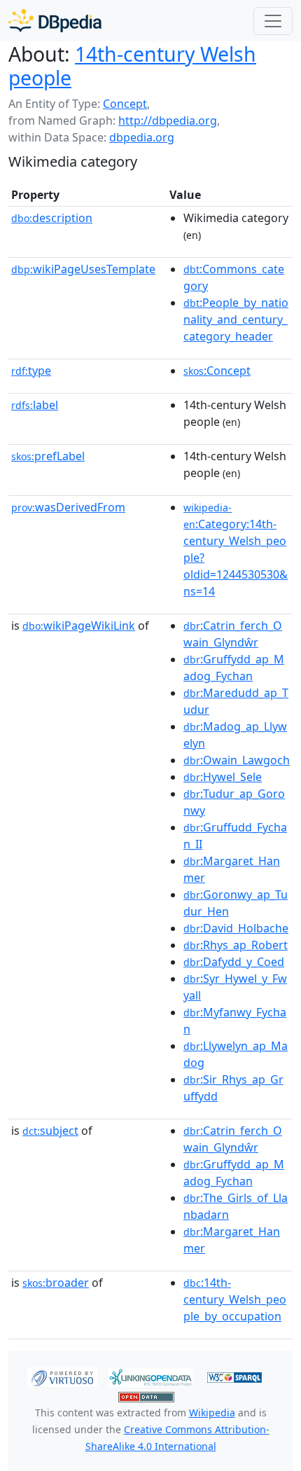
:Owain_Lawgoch (236, 760)
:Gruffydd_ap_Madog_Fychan (233, 667)
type (31, 370)
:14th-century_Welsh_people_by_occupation (234, 1299)
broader (55, 1282)
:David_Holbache (235, 928)
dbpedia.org (141, 137)
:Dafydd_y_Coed (233, 961)
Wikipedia (212, 1412)
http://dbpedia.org (167, 120)
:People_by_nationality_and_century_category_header (235, 319)
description (51, 218)
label (34, 405)
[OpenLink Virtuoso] (62, 1376)
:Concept (217, 370)
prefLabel (48, 456)
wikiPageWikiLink (78, 625)
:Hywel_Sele (222, 777)
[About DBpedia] (55, 21)
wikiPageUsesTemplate (83, 269)
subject (50, 1130)
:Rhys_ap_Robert (235, 945)
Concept (125, 103)
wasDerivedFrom (68, 507)
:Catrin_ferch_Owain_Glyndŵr (232, 634)
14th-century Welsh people (132, 66)
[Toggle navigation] (273, 21)
